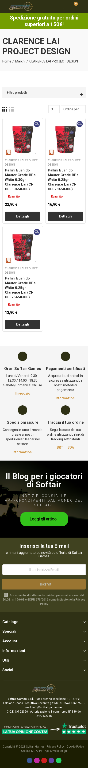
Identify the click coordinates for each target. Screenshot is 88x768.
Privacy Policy (56, 746)
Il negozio (22, 393)
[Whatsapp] (58, 760)
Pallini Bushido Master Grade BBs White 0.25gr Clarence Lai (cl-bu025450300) (20, 287)
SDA (71, 447)
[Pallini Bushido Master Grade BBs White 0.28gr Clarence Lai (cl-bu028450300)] (65, 138)
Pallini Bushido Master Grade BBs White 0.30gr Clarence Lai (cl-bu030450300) (20, 179)
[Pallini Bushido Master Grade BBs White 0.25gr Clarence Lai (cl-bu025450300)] (22, 246)
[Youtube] (44, 760)
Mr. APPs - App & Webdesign (49, 750)
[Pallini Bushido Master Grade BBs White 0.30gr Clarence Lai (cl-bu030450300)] (22, 138)
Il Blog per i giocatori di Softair (44, 480)
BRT (60, 447)
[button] (44, 519)
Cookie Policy (75, 746)
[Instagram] (37, 760)
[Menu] (4, 6)
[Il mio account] (82, 6)
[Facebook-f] (29, 760)
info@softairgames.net (47, 707)
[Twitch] (51, 760)
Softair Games (35, 746)
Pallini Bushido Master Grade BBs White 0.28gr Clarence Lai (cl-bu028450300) (63, 179)
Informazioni (65, 398)
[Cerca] (55, 6)
